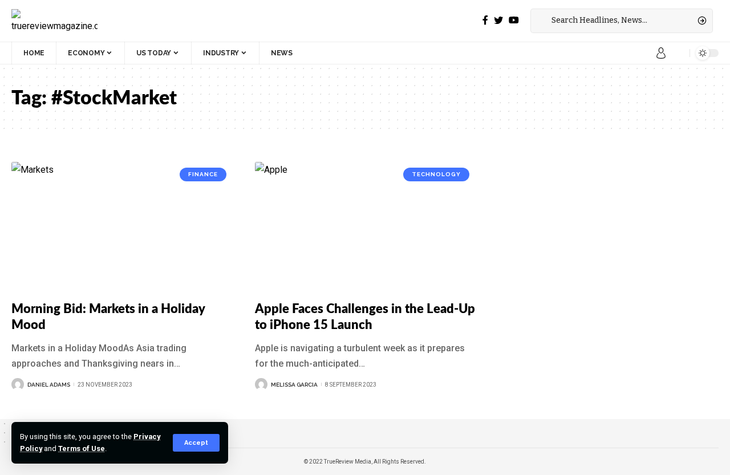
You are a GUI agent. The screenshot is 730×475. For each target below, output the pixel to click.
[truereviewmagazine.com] (54, 20)
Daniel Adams (48, 384)
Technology (436, 174)
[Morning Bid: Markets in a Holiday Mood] (121, 228)
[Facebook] (485, 20)
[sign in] (661, 53)
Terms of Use (81, 448)
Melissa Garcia (294, 384)
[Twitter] (498, 20)
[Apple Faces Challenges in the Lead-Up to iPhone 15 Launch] (365, 228)
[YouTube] (514, 20)
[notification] (678, 53)
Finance (203, 174)
